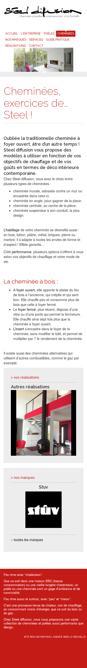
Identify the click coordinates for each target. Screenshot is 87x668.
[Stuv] (43, 510)
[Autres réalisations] (43, 423)
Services (36, 39)
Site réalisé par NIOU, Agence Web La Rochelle (55, 636)
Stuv (43, 487)
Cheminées (66, 33)
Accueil (11, 33)
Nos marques (15, 39)
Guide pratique (58, 39)
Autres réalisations (30, 386)
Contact (36, 45)
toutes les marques (28, 539)
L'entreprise (31, 33)
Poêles (49, 33)
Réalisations (15, 45)
